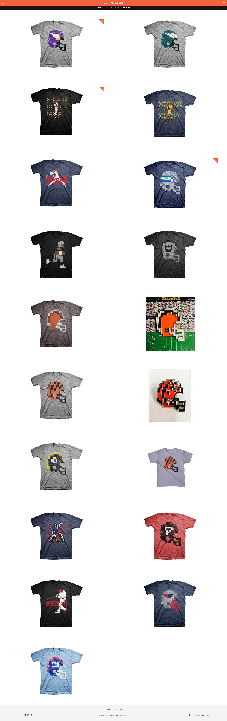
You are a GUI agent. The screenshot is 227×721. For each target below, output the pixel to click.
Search (108, 710)
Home (99, 8)
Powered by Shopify (121, 715)
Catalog (108, 8)
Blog (117, 8)
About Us (126, 8)
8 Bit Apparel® (113, 2)
